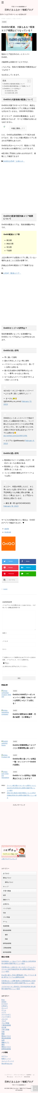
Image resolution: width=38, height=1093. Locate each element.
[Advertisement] (19, 190)
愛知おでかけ (7, 878)
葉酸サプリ (6, 899)
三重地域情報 (7, 948)
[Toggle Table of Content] (28, 81)
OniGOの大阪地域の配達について (14, 84)
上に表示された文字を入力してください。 (15, 666)
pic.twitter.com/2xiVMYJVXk (15, 436)
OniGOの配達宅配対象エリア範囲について (17, 86)
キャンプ (5, 886)
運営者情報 (27, 1077)
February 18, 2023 (11, 506)
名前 (4, 633)
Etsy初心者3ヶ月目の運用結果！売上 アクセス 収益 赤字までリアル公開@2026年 (18, 976)
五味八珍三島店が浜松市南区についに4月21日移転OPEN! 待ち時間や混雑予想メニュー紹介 (21, 795)
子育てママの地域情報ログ (19, 1085)
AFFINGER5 (19, 1090)
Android (7, 532)
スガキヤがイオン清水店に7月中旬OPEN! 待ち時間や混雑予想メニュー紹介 (18, 988)
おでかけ (6, 873)
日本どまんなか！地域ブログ (19, 9)
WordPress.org (6, 1063)
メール (5, 641)
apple (6, 529)
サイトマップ (18, 1077)
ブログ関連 (6, 917)
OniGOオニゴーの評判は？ (12, 88)
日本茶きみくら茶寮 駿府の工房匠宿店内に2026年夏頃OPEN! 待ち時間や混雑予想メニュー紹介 (18, 982)
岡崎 (6, 939)
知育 (4, 895)
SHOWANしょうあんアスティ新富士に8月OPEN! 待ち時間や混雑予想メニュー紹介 (18, 962)
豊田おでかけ (9, 882)
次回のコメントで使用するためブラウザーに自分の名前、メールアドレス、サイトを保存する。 (19, 659)
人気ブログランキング (9, 859)
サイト (4, 649)
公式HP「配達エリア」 (12, 273)
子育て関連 (7, 891)
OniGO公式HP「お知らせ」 (14, 161)
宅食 (4, 913)
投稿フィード (6, 1059)
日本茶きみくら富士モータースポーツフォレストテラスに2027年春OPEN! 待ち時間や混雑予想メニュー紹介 (18, 969)
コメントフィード (7, 1061)
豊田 (6, 935)
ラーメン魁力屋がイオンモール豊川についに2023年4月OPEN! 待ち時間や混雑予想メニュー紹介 (21, 788)
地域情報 (6, 926)
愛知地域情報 (7, 930)
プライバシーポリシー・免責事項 (22, 1074)
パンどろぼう (7, 908)
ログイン (4, 1056)
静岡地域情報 (7, 943)
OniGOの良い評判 (12, 91)
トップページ (8, 1074)
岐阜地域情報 (7, 952)
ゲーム (5, 921)
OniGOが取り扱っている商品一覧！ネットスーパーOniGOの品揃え (24, 762)
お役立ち (6, 904)
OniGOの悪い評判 (12, 93)
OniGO (5, 589)
